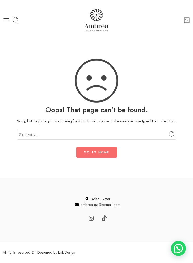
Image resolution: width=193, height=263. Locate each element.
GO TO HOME (96, 152)
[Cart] (186, 20)
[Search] (15, 20)
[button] (178, 248)
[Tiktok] (104, 218)
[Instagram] (91, 218)
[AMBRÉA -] (96, 20)
